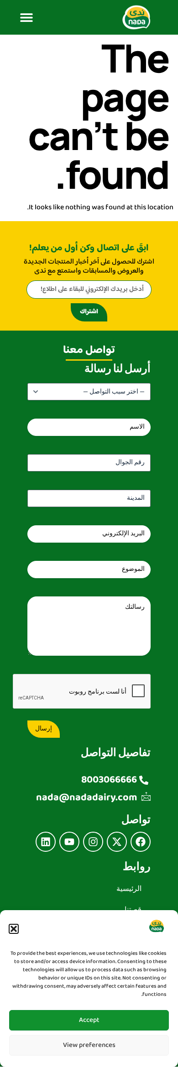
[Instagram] (93, 842)
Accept (89, 1020)
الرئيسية (128, 889)
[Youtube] (69, 842)
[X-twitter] (117, 842)
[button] (13, 928)
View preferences (89, 1045)
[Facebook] (141, 842)
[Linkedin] (46, 842)
